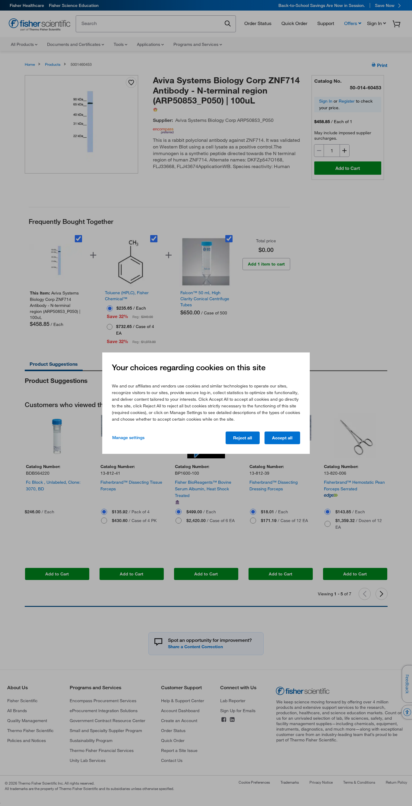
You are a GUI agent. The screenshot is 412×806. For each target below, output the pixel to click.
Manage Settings (128, 437)
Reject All (242, 438)
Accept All (282, 438)
